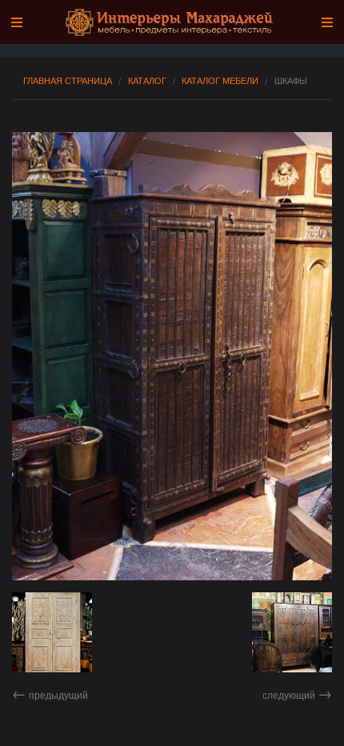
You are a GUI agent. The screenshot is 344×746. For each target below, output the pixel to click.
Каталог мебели (220, 80)
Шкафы (290, 80)
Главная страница (67, 80)
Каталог (147, 80)
